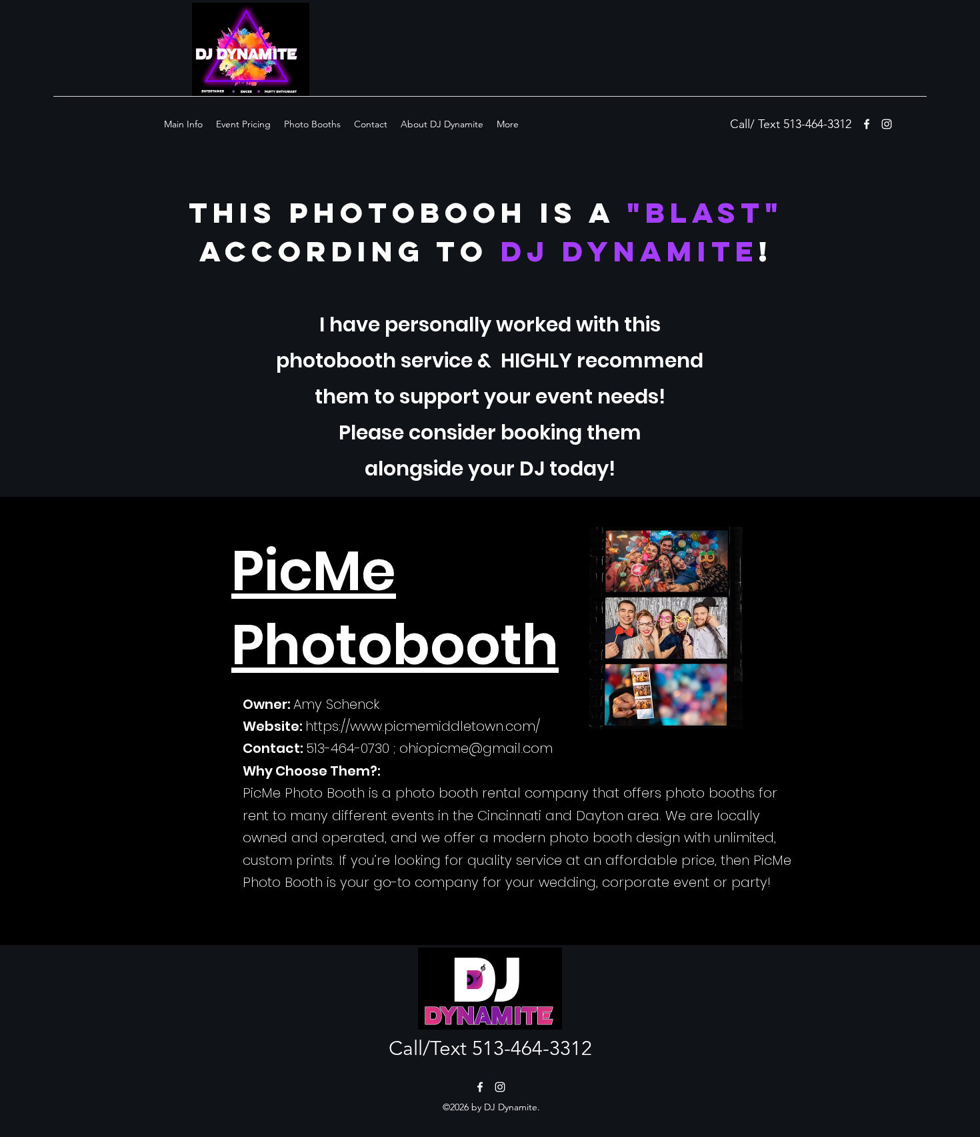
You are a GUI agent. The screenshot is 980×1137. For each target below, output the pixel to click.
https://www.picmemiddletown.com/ (422, 726)
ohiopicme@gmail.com (476, 748)
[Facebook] (480, 1087)
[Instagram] (886, 124)
